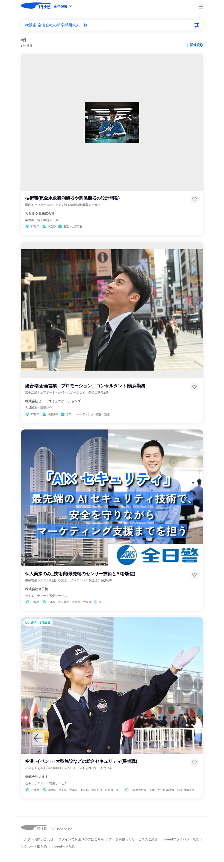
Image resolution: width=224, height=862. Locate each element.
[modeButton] (63, 6)
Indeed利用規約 (63, 846)
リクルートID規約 (34, 846)
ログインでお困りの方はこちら (81, 839)
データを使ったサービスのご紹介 (133, 839)
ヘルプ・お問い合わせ (37, 839)
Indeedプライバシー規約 (181, 839)
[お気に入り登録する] (194, 199)
